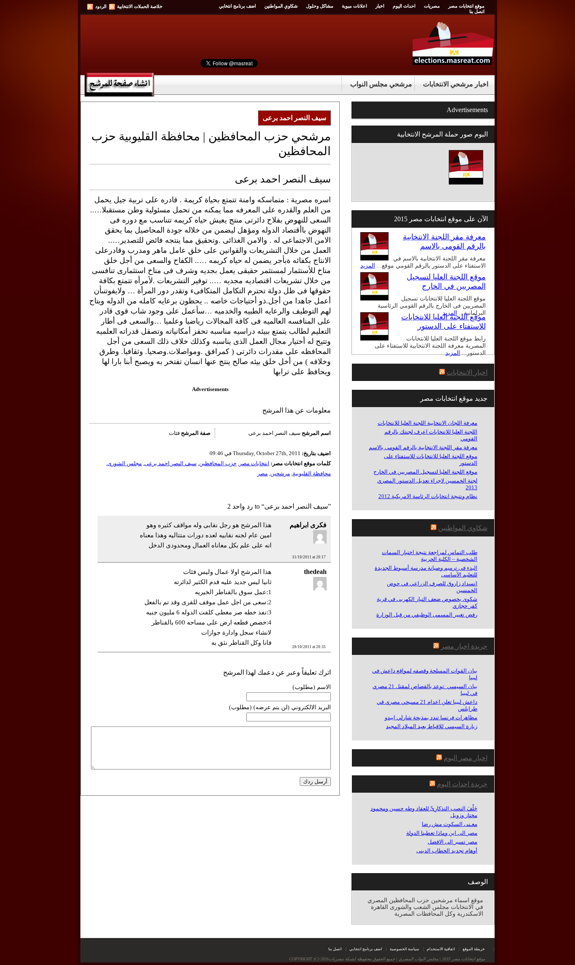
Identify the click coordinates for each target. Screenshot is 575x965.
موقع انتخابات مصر (466, 5)
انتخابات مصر (254, 463)
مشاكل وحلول (319, 5)
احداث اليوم (404, 5)
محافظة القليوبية (312, 473)
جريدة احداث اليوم (462, 784)
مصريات (432, 5)
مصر (262, 473)
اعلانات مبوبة (354, 5)
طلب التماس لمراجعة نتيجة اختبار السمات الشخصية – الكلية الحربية (429, 555)
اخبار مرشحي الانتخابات (455, 84)
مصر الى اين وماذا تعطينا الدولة (441, 833)
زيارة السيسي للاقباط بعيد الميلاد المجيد (431, 726)
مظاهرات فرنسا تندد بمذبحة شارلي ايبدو (431, 717)
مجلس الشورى (124, 463)
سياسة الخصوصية (404, 949)
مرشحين (280, 473)
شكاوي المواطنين (281, 5)
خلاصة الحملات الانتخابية (139, 6)
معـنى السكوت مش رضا (449, 824)
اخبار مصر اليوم (465, 757)
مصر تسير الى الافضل (452, 842)
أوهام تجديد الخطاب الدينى (446, 850)
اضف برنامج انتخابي (237, 5)
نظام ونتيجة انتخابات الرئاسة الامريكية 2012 (427, 496)
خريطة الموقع (474, 949)
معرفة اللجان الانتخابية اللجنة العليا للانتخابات (427, 423)
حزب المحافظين (218, 463)
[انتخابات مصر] (454, 63)
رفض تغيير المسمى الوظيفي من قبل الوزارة (426, 614)
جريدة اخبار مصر (464, 646)
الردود (100, 6)
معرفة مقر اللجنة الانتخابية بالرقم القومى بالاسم (423, 447)
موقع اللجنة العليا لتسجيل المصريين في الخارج (425, 472)
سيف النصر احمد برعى (170, 463)
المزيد (367, 266)
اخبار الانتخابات (467, 372)
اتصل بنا (476, 11)
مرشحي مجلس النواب (381, 84)
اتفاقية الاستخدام (441, 949)
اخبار (379, 5)
